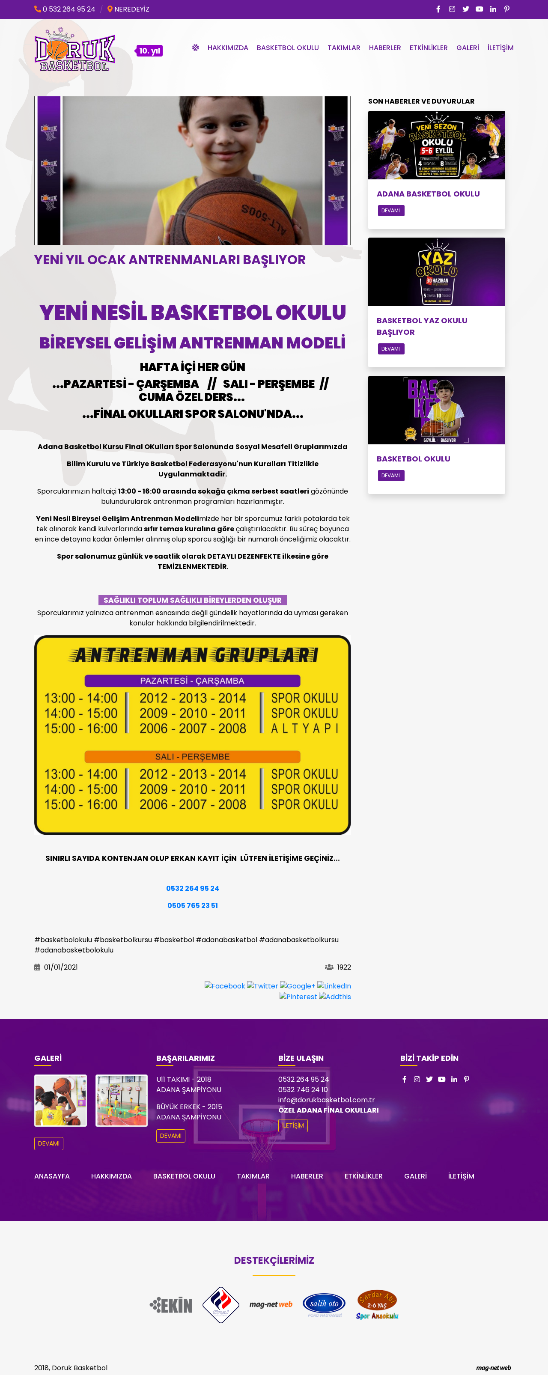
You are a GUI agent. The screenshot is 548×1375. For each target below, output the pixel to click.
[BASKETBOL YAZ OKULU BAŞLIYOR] (436, 271)
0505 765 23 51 (192, 906)
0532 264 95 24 (192, 888)
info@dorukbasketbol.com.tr (326, 1100)
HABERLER (385, 48)
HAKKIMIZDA (228, 48)
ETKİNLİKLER (429, 48)
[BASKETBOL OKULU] (436, 409)
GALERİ (467, 48)
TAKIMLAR (344, 48)
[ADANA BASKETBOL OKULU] (436, 144)
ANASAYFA (52, 1176)
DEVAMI (391, 210)
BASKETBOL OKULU (288, 48)
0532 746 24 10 (303, 1090)
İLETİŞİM (501, 48)
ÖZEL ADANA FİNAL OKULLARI (328, 1110)
